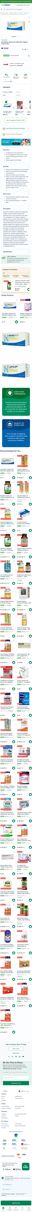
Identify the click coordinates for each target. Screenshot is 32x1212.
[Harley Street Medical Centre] (14, 1148)
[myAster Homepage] (25, 1166)
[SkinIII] (24, 1148)
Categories (3, 1114)
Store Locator (4, 1118)
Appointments (18, 1096)
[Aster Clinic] (5, 1144)
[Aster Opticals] (14, 1144)
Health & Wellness (13, 13)
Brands (16, 1116)
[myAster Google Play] (7, 1169)
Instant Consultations (6, 1108)
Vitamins (21, 13)
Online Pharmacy (4, 13)
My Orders (3, 1116)
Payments (3, 1127)
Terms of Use (4, 1123)
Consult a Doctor (5, 1106)
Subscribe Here (16, 1083)
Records (3, 1096)
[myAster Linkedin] (19, 1056)
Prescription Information (20, 1114)
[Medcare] (25, 1144)
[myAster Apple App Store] (17, 1169)
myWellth (3, 1100)
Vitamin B (26, 13)
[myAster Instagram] (12, 1056)
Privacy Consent (5, 1125)
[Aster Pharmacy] (15, 1140)
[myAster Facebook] (9, 1056)
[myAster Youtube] (23, 1056)
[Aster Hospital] (23, 1140)
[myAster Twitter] (16, 1056)
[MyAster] (5, 1140)
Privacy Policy (18, 1123)
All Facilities (18, 1108)
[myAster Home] (2, 1178)
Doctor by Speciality (19, 1106)
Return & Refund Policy (20, 1125)
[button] (29, 17)
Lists (2, 1098)
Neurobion (4, 40)
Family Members (19, 1098)
